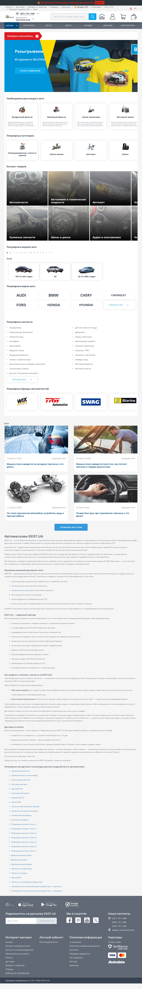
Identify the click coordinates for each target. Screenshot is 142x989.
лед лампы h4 (16, 789)
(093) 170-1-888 (119, 926)
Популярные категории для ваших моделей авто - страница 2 (36, 891)
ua (135, 8)
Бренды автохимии (19, 860)
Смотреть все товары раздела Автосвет (112, 202)
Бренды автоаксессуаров (21, 864)
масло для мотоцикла (20, 793)
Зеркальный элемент (85, 341)
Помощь (54, 7)
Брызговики (15, 346)
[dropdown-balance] (134, 16)
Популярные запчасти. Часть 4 (23, 837)
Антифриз (14, 341)
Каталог (9, 942)
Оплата (9, 7)
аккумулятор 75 (17, 797)
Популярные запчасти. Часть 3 (23, 833)
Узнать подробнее (30, 70)
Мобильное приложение (17, 973)
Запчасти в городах (19, 873)
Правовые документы (79, 953)
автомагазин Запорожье (21, 815)
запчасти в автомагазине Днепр (24, 811)
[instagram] (78, 920)
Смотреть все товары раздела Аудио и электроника (111, 236)
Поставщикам (76, 957)
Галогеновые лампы (19, 369)
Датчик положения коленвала (23, 373)
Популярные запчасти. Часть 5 (23, 842)
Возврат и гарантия (37, 7)
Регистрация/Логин (48, 942)
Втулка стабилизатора (20, 360)
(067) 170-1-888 (119, 918)
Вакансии (74, 965)
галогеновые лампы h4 (20, 780)
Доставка (20, 7)
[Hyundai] (87, 305)
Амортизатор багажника (21, 332)
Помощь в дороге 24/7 (19, 9)
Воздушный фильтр (18, 355)
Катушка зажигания (84, 346)
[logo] (11, 16)
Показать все (116, 305)
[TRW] (56, 402)
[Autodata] (122, 962)
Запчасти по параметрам (21, 868)
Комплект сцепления (85, 355)
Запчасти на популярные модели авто (27, 882)
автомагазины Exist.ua (20, 771)
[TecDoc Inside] (122, 946)
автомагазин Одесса (19, 820)
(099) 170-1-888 (119, 922)
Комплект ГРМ (82, 350)
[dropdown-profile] (112, 16)
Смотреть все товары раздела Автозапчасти (23, 201)
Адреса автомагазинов (123, 930)
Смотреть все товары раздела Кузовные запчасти (23, 236)
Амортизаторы (16, 337)
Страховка (96, 7)
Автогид (73, 961)
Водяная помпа (16, 350)
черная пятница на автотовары (24, 775)
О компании (75, 942)
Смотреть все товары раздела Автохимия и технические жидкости (68, 201)
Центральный (23, 19)
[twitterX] (96, 920)
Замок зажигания (83, 337)
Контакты (66, 7)
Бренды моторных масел (21, 855)
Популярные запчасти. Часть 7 (23, 851)
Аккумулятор (15, 328)
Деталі (99, 2)
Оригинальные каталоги (17, 953)
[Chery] (87, 295)
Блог (35, 9)
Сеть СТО (108, 7)
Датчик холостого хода (86, 328)
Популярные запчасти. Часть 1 (23, 824)
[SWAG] (90, 402)
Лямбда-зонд (81, 360)
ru (131, 8)
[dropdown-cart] (123, 16)
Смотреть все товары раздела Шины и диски (69, 236)
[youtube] (87, 920)
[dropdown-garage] (102, 16)
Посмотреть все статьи (71, 527)
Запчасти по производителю (19, 949)
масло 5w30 (16, 802)
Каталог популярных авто (18, 946)
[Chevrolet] (119, 295)
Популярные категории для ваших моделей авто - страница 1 (36, 886)
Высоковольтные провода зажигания (27, 364)
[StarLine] (125, 402)
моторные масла (18, 590)
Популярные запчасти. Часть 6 (23, 846)
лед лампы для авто (19, 784)
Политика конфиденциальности (84, 946)
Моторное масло (83, 369)
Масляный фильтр (84, 364)
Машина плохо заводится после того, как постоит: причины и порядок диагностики (101, 465)
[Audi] (22, 295)
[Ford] (22, 305)
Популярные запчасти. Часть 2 (23, 828)
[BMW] (54, 295)
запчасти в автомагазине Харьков (25, 806)
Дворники (80, 332)
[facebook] (69, 920)
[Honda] (54, 305)
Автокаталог (16, 877)
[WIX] (22, 402)
